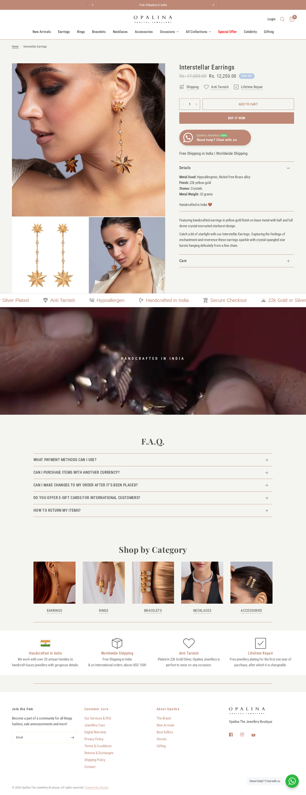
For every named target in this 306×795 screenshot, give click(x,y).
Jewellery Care (94, 725)
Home (15, 46)
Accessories (144, 32)
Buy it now (237, 118)
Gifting (269, 32)
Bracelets (99, 32)
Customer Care (96, 709)
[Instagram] (245, 734)
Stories (162, 739)
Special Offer (227, 32)
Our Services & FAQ (97, 718)
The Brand (164, 718)
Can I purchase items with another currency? (76, 472)
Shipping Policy (94, 760)
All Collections (196, 32)
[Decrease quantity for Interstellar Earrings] (183, 104)
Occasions (167, 32)
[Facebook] (234, 734)
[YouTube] (256, 735)
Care (183, 260)
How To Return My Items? (57, 510)
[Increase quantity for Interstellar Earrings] (196, 104)
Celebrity (250, 32)
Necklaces (120, 32)
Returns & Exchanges (99, 753)
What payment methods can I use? (64, 459)
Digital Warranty (95, 732)
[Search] (282, 19)
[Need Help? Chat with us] (292, 781)
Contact (89, 767)
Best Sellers (165, 732)
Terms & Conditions (98, 746)
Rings (81, 32)
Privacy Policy (94, 739)
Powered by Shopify (96, 787)
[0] (290, 19)
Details (185, 168)
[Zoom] (155, 73)
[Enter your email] (72, 737)
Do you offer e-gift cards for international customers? (86, 497)
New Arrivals (42, 32)
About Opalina (168, 709)
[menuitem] (42, 32)
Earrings (64, 32)
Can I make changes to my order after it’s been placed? (85, 485)
